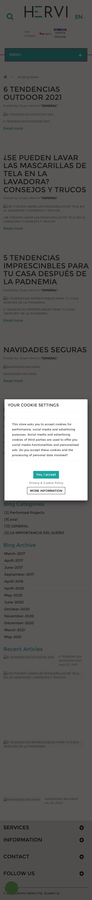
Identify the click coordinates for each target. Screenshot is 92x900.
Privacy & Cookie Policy (46, 483)
